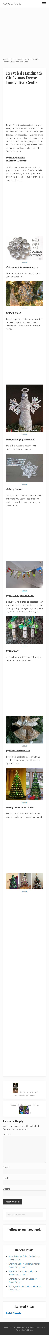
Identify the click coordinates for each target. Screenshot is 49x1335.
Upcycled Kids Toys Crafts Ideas (24, 1109)
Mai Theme (29, 1330)
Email (6, 1178)
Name (6, 1167)
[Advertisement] (24, 31)
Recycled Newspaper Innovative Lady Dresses (24, 1093)
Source (24, 262)
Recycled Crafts (12, 3)
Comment (7, 1134)
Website (6, 1188)
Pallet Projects (13, 1313)
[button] (44, 4)
